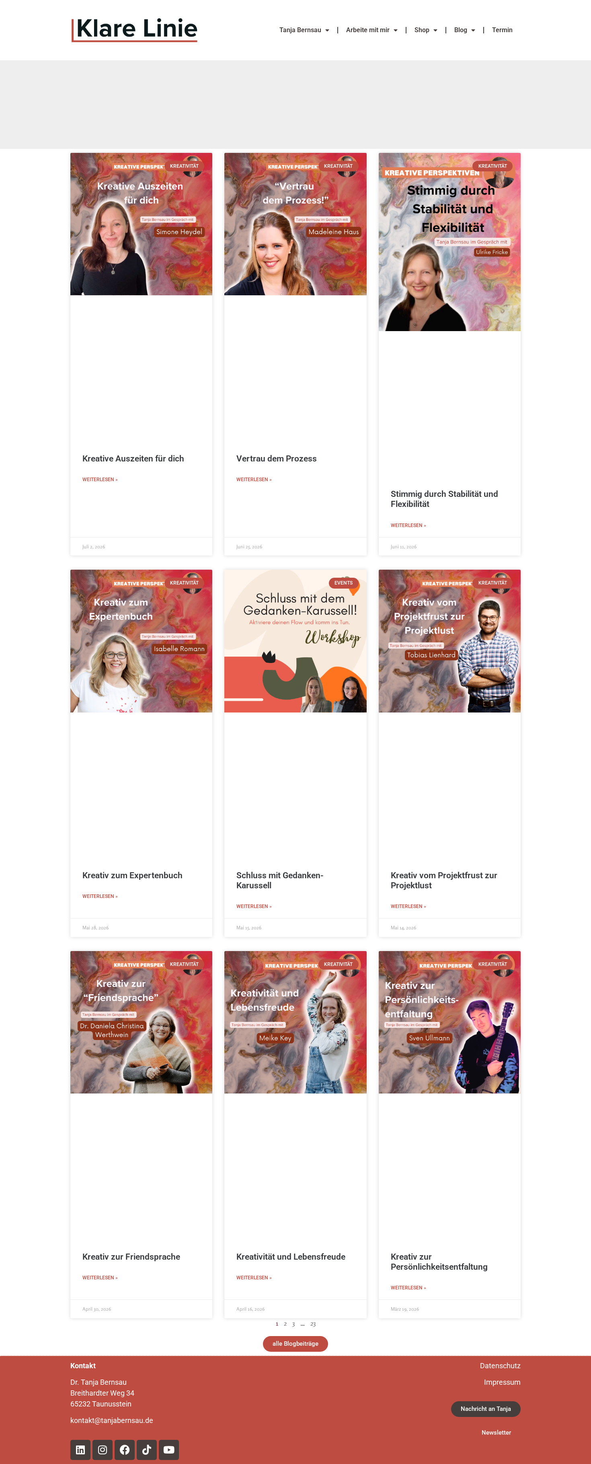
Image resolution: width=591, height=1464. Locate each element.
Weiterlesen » (100, 479)
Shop (422, 30)
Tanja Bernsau (300, 30)
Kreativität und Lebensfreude (290, 1257)
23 (313, 1323)
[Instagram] (102, 1450)
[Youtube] (169, 1450)
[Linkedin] (80, 1450)
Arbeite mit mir (368, 30)
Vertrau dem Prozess (276, 458)
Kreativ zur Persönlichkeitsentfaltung (439, 1262)
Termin (502, 30)
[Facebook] (125, 1450)
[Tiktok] (147, 1450)
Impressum (502, 1382)
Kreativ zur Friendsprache (131, 1257)
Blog (460, 30)
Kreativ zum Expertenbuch (132, 875)
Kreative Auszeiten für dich (133, 458)
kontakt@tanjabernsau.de (112, 1420)
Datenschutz (500, 1365)
